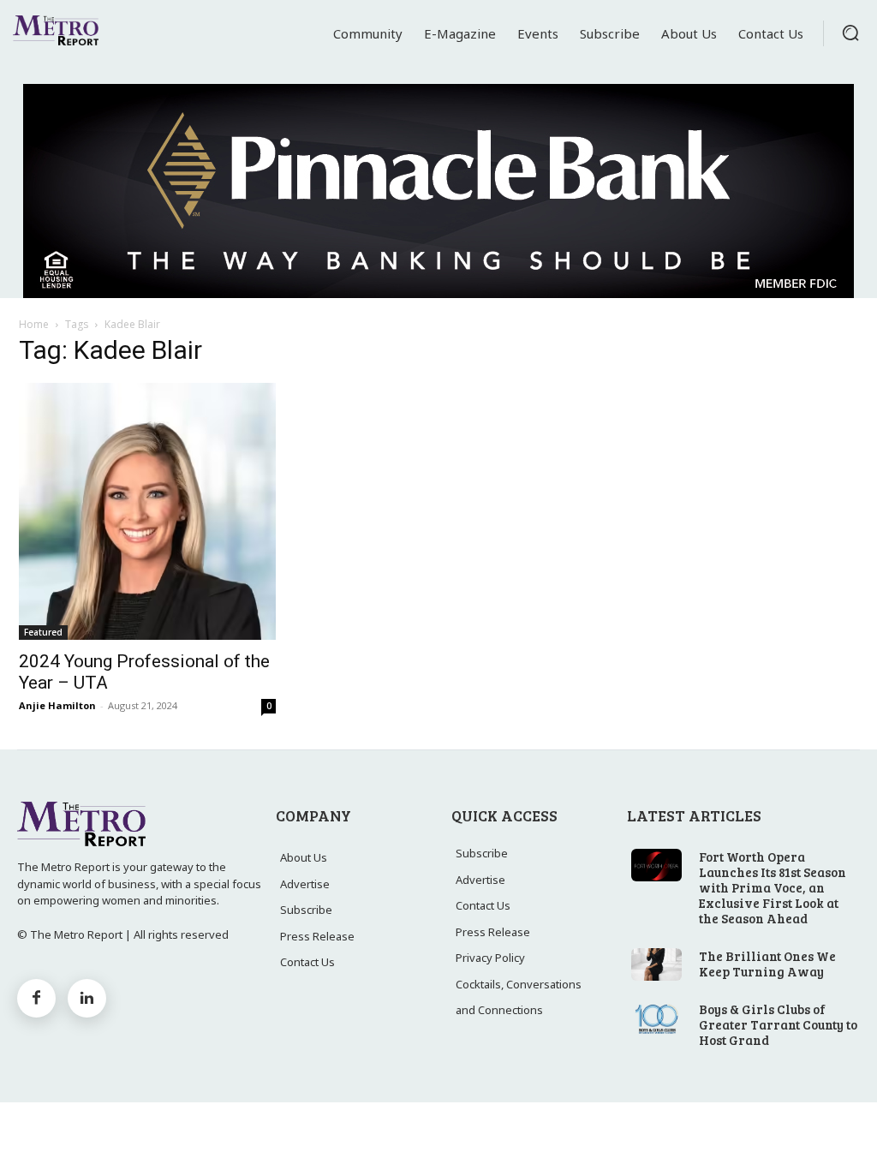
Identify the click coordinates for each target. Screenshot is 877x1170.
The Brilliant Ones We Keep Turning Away (767, 963)
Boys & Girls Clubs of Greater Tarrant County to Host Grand (778, 1024)
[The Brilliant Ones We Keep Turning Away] (656, 964)
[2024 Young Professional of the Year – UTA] (147, 511)
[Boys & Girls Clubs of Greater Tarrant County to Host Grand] (656, 1017)
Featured (43, 632)
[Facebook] (36, 998)
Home (34, 324)
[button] (850, 32)
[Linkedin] (87, 998)
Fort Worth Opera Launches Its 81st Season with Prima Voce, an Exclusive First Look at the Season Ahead (772, 887)
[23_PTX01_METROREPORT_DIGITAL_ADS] (438, 191)
